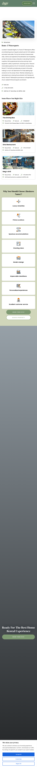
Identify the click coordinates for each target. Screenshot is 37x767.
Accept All (18, 754)
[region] (18, 753)
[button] (18, 312)
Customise (19, 759)
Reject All (18, 763)
